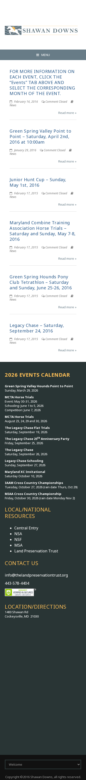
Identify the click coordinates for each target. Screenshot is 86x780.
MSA (18, 545)
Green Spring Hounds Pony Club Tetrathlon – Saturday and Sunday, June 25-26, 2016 (41, 282)
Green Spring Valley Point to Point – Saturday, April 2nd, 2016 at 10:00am (40, 136)
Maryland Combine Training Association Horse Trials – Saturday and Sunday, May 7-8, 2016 (43, 231)
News (13, 105)
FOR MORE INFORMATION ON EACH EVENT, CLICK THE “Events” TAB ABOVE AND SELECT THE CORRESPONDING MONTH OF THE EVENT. (42, 82)
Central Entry (26, 528)
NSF (18, 539)
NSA (18, 533)
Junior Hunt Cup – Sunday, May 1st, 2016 (38, 182)
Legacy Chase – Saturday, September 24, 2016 (37, 328)
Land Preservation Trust (36, 551)
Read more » (67, 113)
